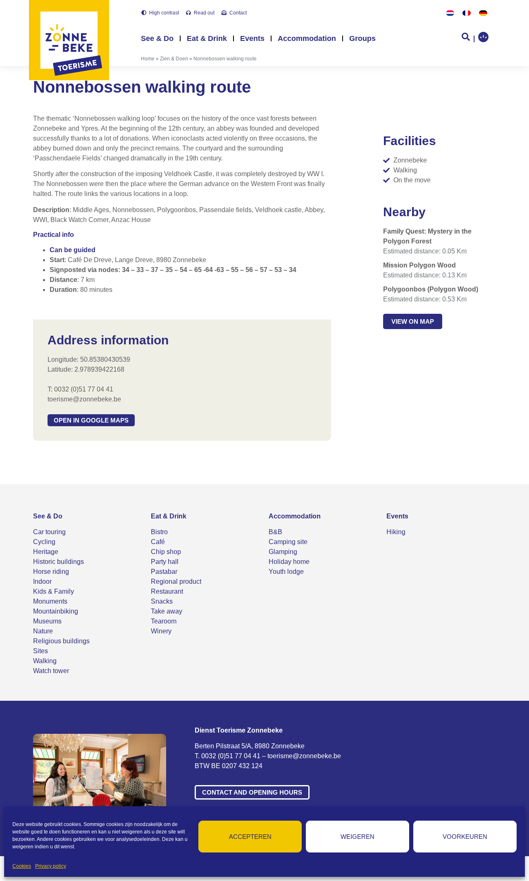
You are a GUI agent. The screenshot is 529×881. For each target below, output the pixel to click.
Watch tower (51, 670)
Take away (166, 611)
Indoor (42, 581)
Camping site (288, 541)
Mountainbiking (55, 611)
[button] (91, 420)
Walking (45, 660)
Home (148, 59)
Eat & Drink (207, 38)
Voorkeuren (465, 836)
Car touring (49, 531)
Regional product (176, 581)
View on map (412, 321)
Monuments (50, 601)
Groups (362, 38)
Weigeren (357, 836)
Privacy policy (50, 866)
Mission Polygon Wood (419, 265)
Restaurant (167, 591)
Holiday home (289, 561)
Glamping (283, 551)
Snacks (162, 601)
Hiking (395, 531)
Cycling (44, 541)
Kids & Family (53, 591)
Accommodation (307, 38)
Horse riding (51, 571)
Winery (161, 631)
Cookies (21, 866)
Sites (40, 650)
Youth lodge (286, 571)
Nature (43, 631)
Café (158, 541)
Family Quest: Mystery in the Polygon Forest (427, 236)
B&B (275, 531)
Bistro (159, 531)
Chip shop (166, 551)
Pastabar (164, 571)
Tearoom (163, 621)
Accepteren (250, 836)
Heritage (45, 551)
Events (252, 38)
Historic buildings (58, 561)
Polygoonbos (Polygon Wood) (430, 289)
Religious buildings (61, 641)
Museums (47, 621)
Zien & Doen (174, 59)
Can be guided (72, 249)
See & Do (157, 38)
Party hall (165, 561)
